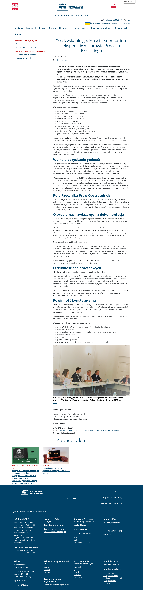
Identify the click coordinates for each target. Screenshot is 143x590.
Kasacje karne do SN (24, 58)
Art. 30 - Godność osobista (26, 47)
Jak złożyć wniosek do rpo (111, 492)
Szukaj (102, 20)
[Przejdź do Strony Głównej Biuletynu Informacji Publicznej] (113, 6)
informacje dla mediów (112, 522)
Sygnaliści (121, 28)
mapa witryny (108, 573)
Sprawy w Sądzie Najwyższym (27, 54)
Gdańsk (47, 570)
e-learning (107, 534)
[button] (59, 375)
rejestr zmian (108, 583)
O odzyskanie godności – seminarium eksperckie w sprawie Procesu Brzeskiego (89, 430)
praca (76, 537)
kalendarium (62, 60)
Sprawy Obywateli (59, 28)
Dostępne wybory (101, 28)
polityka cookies (109, 581)
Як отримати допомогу (111, 497)
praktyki (77, 540)
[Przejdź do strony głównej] (71, 7)
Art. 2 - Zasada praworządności (28, 44)
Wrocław (47, 572)
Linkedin (77, 572)
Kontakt (18, 28)
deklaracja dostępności (112, 578)
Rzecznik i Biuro (36, 28)
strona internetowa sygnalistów (56, 585)
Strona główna (20, 34)
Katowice (47, 567)
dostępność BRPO (110, 576)
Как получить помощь (111, 503)
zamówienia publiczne (82, 542)
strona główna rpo (32, 493)
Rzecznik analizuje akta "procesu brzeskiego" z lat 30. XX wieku (56, 470)
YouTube (77, 575)
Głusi (125, 20)
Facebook (77, 567)
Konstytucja (81, 28)
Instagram (78, 577)
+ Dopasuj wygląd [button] (129, 2)
